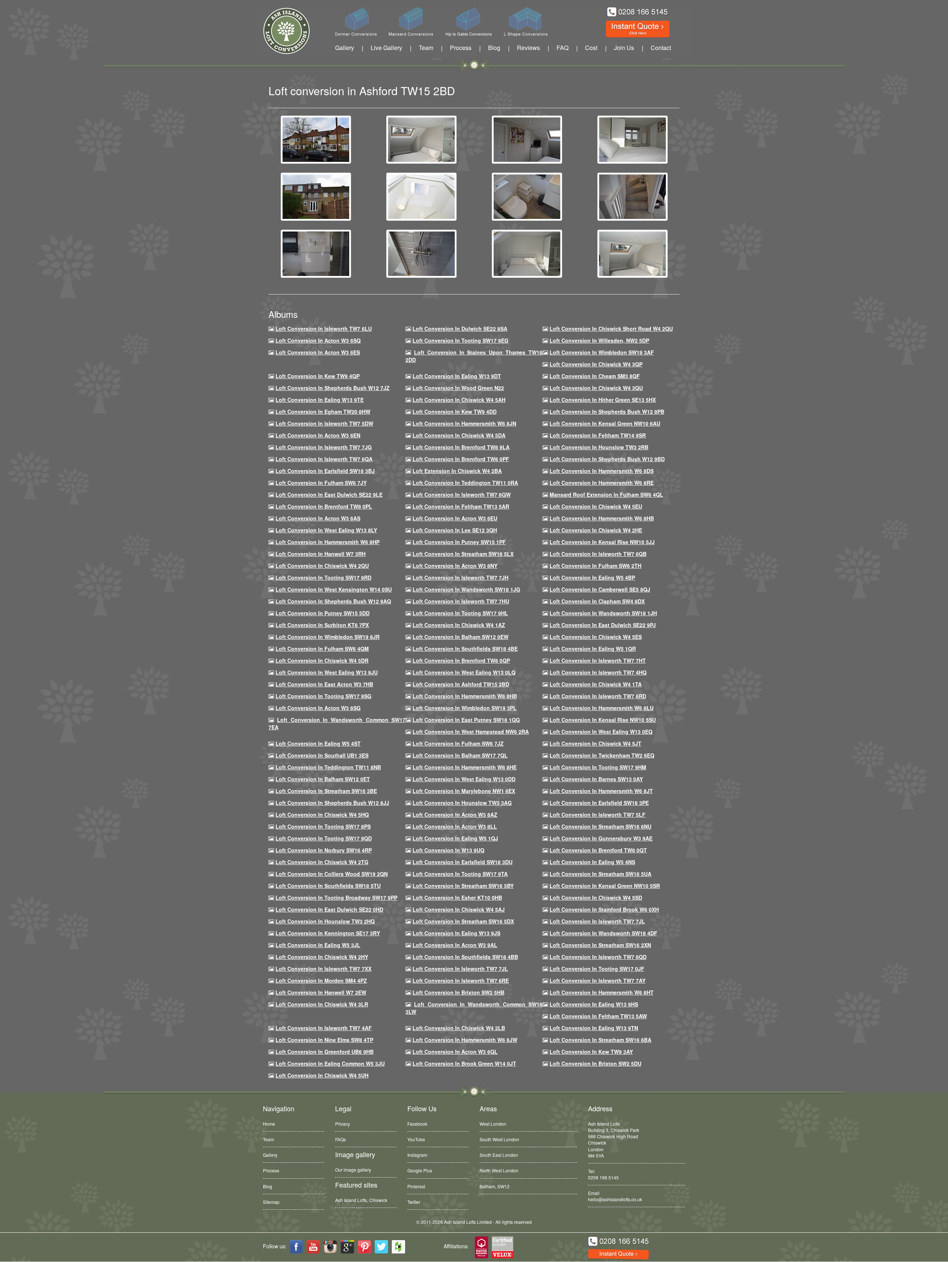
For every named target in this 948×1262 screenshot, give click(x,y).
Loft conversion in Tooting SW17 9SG (323, 696)
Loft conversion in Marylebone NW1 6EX (464, 791)
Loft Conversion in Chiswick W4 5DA (459, 435)
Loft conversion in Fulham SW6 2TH (595, 565)
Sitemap (271, 1202)
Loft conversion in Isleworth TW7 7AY (597, 980)
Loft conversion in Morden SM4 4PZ (321, 980)
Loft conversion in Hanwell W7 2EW (321, 992)
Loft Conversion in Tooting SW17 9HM (598, 767)
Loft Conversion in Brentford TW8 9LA (461, 447)
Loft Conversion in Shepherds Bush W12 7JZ (333, 388)
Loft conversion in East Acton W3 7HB (324, 684)
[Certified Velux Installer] (503, 1247)
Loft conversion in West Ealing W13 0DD (464, 779)
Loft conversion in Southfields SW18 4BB (465, 956)
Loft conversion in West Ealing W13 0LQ (464, 672)
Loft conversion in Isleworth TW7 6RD (598, 696)
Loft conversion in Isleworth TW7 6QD (598, 956)
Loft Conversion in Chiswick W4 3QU (596, 388)
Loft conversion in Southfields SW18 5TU (328, 885)
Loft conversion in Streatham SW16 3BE (326, 791)
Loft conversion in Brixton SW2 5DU (595, 1063)
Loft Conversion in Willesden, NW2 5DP (599, 340)
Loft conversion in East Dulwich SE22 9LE (329, 494)
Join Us (624, 47)
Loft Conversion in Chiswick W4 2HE (596, 530)
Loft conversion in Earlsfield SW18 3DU (463, 862)
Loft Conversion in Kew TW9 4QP (318, 376)
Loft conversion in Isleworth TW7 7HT (598, 660)
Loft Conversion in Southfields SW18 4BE (465, 648)
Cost (591, 47)
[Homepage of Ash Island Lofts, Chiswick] (280, 30)
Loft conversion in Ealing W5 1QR (593, 648)
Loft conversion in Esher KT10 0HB (457, 897)
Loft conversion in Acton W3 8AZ (455, 814)
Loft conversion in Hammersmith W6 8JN (464, 423)
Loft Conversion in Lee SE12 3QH (455, 530)
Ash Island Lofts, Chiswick (361, 1200)
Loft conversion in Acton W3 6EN (318, 435)
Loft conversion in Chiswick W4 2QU (322, 565)
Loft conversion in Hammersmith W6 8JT (601, 791)
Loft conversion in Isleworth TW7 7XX (323, 968)
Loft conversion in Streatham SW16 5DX (463, 921)
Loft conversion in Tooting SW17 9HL (460, 613)
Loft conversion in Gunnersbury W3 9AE (601, 838)
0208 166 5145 (603, 1177)
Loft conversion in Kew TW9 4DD (455, 411)
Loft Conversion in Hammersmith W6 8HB (602, 518)
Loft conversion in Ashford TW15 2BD (461, 684)
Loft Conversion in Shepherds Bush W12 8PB (607, 411)
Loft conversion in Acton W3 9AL (455, 945)
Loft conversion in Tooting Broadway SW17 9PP (336, 897)
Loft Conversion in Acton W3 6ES (318, 352)
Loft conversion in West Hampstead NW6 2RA (471, 731)
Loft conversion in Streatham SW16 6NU (600, 826)
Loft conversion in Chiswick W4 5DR (322, 660)
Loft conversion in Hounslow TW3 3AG (462, 802)
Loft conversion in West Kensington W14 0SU (334, 589)
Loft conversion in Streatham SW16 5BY (463, 885)
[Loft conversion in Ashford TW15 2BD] (316, 139)
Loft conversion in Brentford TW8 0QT (598, 850)
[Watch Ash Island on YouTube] (313, 1246)
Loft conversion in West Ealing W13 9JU (327, 672)
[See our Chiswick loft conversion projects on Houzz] (398, 1246)
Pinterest (416, 1186)
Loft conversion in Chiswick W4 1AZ (459, 625)
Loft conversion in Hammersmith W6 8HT (602, 992)
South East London (499, 1155)
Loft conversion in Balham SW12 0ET (323, 779)
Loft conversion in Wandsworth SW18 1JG (466, 589)
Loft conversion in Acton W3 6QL (455, 1051)
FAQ (562, 47)
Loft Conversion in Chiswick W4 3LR (322, 1004)
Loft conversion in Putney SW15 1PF (459, 542)
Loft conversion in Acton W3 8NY (455, 565)
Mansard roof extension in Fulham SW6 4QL (606, 494)
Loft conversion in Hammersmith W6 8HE (465, 767)
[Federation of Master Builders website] (481, 1247)
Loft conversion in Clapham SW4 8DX (597, 601)
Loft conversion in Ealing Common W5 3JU (330, 1063)
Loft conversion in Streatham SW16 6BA (600, 1039)
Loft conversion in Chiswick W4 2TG (322, 862)
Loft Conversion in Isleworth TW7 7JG (324, 447)
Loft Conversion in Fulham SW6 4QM (322, 648)
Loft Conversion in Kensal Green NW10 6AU (605, 423)
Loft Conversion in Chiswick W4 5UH (322, 1075)
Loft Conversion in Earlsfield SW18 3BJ (325, 471)
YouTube (416, 1139)
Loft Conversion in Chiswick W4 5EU (596, 506)
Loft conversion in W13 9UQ (448, 850)
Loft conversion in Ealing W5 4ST (318, 743)
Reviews (528, 47)
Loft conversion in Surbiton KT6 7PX (322, 625)
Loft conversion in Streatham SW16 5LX (463, 553)
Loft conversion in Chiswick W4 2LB (459, 1028)
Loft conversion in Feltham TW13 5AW (598, 1016)
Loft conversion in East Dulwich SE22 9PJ (603, 625)
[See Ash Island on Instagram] (330, 1246)
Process (460, 47)
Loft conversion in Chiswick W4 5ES (596, 636)
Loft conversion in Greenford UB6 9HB (325, 1051)
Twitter (413, 1202)
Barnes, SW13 (494, 1186)
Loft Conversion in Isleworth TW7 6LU (324, 328)
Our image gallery (353, 1169)
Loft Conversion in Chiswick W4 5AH (459, 399)
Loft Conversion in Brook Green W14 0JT (464, 1063)
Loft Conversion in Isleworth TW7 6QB (598, 553)
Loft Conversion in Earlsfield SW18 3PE (599, 802)
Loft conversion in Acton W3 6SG (318, 708)
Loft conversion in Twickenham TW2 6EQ (602, 755)
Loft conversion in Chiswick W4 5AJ (459, 909)
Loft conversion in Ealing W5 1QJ (455, 838)
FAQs (340, 1139)
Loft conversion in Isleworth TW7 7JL (597, 921)
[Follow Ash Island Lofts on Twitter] (381, 1246)
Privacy (342, 1124)
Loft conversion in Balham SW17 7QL (460, 755)
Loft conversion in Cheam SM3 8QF (595, 376)
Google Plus (419, 1170)
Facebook (417, 1124)
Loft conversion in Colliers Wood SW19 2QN (332, 874)
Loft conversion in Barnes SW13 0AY (596, 779)
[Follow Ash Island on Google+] (347, 1246)
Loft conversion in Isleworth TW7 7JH (460, 577)
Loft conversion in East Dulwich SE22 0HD (329, 909)
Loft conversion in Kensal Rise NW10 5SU (603, 719)
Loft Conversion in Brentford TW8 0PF (461, 459)
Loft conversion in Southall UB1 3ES (322, 755)
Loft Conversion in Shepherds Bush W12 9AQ (333, 601)
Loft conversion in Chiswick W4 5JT (595, 743)
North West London (499, 1170)
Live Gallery (386, 47)
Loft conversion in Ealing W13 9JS (456, 933)
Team (426, 47)
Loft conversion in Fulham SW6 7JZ (458, 743)
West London (493, 1124)
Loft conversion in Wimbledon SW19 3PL (465, 708)
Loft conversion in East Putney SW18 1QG (466, 719)
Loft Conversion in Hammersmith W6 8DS (602, 471)
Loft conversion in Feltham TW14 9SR (598, 435)
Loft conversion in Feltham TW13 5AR (461, 506)
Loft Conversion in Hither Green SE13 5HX (603, 399)
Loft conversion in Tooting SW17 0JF (597, 968)
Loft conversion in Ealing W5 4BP (592, 577)
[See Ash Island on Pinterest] (364, 1246)
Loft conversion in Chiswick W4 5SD (596, 897)
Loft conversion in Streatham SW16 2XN (600, 945)
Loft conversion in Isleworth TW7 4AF (324, 1028)
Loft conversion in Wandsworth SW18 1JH (603, 613)
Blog (494, 47)
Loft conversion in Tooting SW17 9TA (460, 874)
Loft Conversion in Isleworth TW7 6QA (324, 459)
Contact (661, 47)
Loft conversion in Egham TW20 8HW (323, 411)
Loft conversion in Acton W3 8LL (455, 826)
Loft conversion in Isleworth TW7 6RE (461, 980)
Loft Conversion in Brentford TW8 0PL (324, 506)
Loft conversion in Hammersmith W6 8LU (602, 708)
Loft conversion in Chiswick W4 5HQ (322, 814)
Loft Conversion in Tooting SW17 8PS (323, 826)
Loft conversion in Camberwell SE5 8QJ (600, 589)
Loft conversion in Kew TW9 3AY (591, 1051)
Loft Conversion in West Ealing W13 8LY (326, 530)
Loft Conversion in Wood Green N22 (458, 388)
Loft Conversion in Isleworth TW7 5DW (324, 423)
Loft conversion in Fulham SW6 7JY (321, 482)
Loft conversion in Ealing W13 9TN (594, 1028)
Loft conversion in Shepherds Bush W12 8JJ (332, 802)
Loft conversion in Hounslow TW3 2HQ (325, 921)
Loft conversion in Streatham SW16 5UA (600, 874)
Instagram (417, 1155)
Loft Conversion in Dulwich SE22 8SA (460, 328)
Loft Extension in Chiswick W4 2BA (457, 471)
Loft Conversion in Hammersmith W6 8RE (602, 482)
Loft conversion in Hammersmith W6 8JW (465, 1039)
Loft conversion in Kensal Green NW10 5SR (605, 885)
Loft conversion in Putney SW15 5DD (323, 613)
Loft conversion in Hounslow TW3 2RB (599, 447)
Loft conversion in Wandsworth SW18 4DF (603, 933)
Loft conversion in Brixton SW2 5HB (458, 992)
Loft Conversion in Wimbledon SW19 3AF (602, 352)
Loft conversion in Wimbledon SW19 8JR (328, 636)
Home (269, 1124)
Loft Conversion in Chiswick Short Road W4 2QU (611, 328)
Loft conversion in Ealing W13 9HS (594, 1004)
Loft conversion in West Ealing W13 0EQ (601, 731)
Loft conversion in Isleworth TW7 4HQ (598, 672)
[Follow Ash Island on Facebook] (296, 1246)
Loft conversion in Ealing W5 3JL (318, 945)
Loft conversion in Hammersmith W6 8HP (328, 542)
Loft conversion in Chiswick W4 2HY (322, 956)
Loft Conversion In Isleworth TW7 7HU (461, 601)
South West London (499, 1139)
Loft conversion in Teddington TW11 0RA (465, 482)
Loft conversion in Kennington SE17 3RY (328, 933)
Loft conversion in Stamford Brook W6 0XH (604, 909)
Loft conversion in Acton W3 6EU (455, 518)
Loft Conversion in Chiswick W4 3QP (596, 364)
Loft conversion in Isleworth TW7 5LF (597, 814)
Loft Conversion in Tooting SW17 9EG (460, 340)
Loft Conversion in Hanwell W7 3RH (320, 553)
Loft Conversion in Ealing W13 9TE (320, 399)
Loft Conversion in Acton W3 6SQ (318, 340)
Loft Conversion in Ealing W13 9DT (457, 376)
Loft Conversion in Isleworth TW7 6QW (462, 494)
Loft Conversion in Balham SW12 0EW (460, 636)
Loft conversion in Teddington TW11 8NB (328, 767)
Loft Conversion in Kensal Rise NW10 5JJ (602, 542)
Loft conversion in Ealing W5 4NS (592, 862)
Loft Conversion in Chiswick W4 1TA (596, 684)
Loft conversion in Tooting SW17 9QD (324, 838)
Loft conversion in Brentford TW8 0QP (461, 660)
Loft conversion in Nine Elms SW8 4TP (324, 1039)
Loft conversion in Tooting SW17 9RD (323, 577)
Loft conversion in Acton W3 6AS (318, 518)
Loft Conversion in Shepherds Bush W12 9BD (607, 459)
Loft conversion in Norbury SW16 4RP (324, 850)
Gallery (344, 47)
